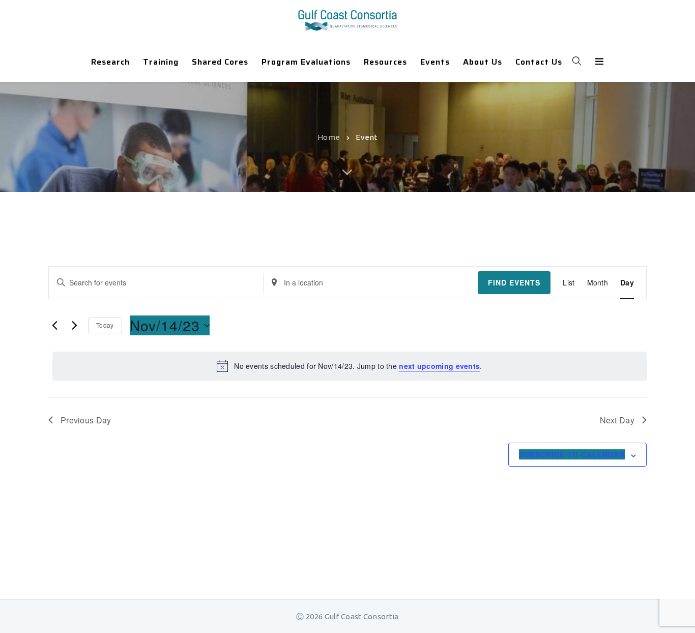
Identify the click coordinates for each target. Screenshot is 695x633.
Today (105, 325)
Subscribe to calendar (572, 454)
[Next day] (74, 326)
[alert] (349, 366)
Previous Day (86, 420)
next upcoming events (439, 366)
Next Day (617, 420)
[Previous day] (54, 326)
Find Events (514, 282)
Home (328, 136)
